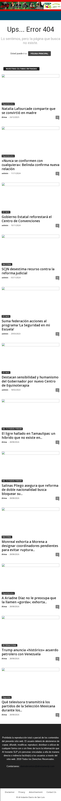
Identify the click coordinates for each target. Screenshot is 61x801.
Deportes (7, 697)
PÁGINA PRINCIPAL (39, 54)
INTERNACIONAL (9, 645)
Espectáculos (8, 104)
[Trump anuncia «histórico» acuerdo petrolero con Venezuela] (30, 631)
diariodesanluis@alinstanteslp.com (37, 766)
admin (5, 173)
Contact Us (51, 792)
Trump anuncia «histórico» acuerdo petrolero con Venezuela (30, 652)
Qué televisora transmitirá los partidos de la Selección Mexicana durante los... (28, 706)
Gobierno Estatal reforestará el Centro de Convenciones (27, 219)
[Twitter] (23, 772)
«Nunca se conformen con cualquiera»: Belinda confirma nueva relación (30, 164)
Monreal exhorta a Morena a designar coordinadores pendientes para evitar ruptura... (30, 545)
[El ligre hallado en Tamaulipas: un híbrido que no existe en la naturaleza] (30, 414)
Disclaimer (10, 792)
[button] (55, 15)
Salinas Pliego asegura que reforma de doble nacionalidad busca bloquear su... (30, 489)
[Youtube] (46, 772)
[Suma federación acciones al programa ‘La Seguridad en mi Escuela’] (30, 302)
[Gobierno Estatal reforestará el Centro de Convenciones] (30, 198)
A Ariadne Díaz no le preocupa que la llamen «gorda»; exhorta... (29, 600)
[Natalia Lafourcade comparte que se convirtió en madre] (30, 89)
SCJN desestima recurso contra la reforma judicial (28, 271)
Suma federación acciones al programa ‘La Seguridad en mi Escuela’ (26, 325)
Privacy (21, 792)
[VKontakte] (39, 772)
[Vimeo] (31, 772)
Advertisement (36, 792)
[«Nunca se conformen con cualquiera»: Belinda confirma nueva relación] (30, 141)
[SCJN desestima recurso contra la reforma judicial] (30, 250)
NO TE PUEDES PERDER (12, 429)
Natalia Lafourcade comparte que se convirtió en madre (28, 110)
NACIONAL (7, 264)
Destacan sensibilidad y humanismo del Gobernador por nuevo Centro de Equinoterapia (30, 381)
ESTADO (6, 212)
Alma (4, 117)
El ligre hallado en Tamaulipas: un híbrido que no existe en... (28, 435)
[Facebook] (15, 772)
